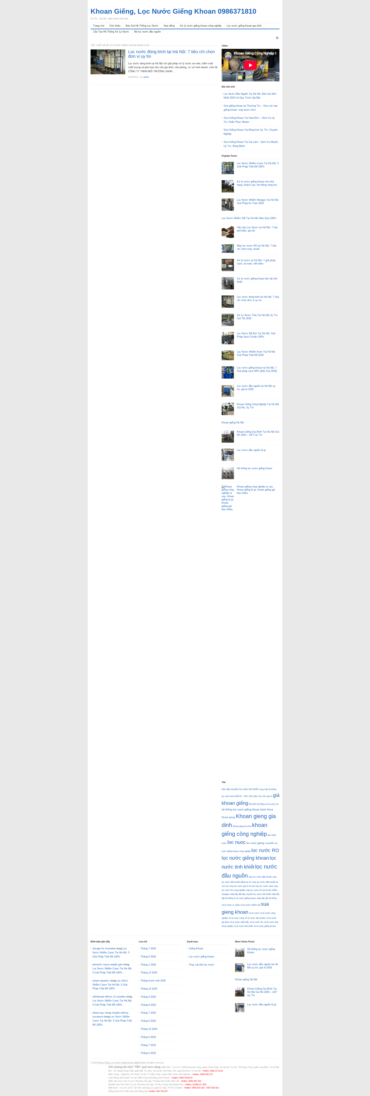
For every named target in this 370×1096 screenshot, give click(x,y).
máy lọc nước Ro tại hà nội (258, 890)
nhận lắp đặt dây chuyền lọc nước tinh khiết (250, 894)
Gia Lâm (262, 796)
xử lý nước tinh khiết (243, 926)
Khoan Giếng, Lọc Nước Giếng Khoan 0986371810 (121, 1063)
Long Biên (269, 843)
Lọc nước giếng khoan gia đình (244, 25)
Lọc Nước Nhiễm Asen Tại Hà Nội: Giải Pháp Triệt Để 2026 (256, 353)
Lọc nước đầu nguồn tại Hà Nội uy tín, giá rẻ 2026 (262, 966)
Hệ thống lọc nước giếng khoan (254, 468)
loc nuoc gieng (255, 842)
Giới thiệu (114, 25)
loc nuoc (236, 842)
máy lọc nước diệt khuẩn (260, 877)
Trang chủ (98, 25)
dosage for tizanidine (104, 948)
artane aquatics (101, 980)
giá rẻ (269, 796)
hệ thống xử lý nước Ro (267, 804)
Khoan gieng (228, 817)
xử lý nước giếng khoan (265, 926)
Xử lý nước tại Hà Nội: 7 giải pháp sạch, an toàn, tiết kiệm (256, 262)
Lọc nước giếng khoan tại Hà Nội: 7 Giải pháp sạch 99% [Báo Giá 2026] (257, 369)
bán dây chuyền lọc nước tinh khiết (240, 789)
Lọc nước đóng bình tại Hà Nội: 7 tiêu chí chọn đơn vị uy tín (171, 54)
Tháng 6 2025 (148, 1020)
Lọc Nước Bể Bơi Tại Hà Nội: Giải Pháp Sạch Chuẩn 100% (256, 335)
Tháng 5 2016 (148, 1053)
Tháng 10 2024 (149, 1028)
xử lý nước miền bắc (239, 922)
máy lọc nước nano (264, 886)
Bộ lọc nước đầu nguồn (147, 31)
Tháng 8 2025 (148, 1004)
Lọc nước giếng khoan (201, 956)
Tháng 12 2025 (149, 972)
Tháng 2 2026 (148, 964)
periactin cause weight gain (107, 964)
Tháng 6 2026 (148, 956)
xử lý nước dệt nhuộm (255, 918)
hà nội (252, 804)
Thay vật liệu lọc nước (201, 964)
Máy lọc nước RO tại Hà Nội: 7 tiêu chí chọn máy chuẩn (257, 247)
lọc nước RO (265, 850)
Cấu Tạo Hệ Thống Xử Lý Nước (111, 31)
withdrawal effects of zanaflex (109, 996)
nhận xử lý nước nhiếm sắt (247, 905)
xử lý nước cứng (236, 918)
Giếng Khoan (196, 948)
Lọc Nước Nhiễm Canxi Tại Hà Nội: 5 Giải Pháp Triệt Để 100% (258, 165)
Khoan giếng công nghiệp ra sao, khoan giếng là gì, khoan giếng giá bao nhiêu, (256, 490)
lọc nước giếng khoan (245, 858)
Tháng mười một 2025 (153, 980)
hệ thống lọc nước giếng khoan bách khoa (247, 809)
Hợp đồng (169, 25)
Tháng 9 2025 (148, 996)
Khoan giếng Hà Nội (233, 422)
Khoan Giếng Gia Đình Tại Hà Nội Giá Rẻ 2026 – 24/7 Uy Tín (258, 433)
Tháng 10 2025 (149, 988)
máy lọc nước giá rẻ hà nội (242, 886)
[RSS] (277, 37)
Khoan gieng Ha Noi (242, 826)
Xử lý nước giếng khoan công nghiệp (200, 25)
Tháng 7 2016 (148, 1045)
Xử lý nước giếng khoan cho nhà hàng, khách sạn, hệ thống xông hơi (257, 183)
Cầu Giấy (253, 796)
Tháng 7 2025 (148, 1012)
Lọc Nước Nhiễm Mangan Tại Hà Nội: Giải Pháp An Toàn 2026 (258, 201)
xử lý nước (254, 913)
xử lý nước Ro (256, 922)
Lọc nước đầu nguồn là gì (251, 450)
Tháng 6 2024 (148, 1037)
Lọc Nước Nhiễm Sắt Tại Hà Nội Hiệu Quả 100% (249, 218)
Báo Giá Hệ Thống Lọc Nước (142, 25)
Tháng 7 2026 (148, 948)
